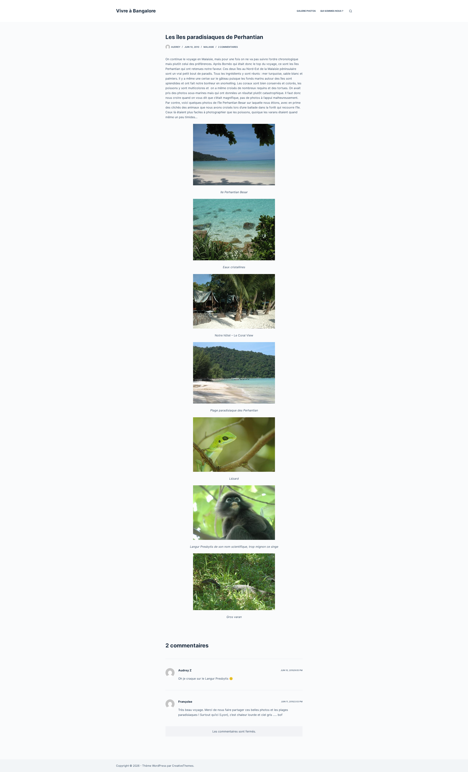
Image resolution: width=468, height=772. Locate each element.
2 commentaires (228, 47)
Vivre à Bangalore (136, 11)
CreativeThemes (182, 765)
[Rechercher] (350, 11)
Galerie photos (306, 11)
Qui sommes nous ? (331, 11)
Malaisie (208, 47)
